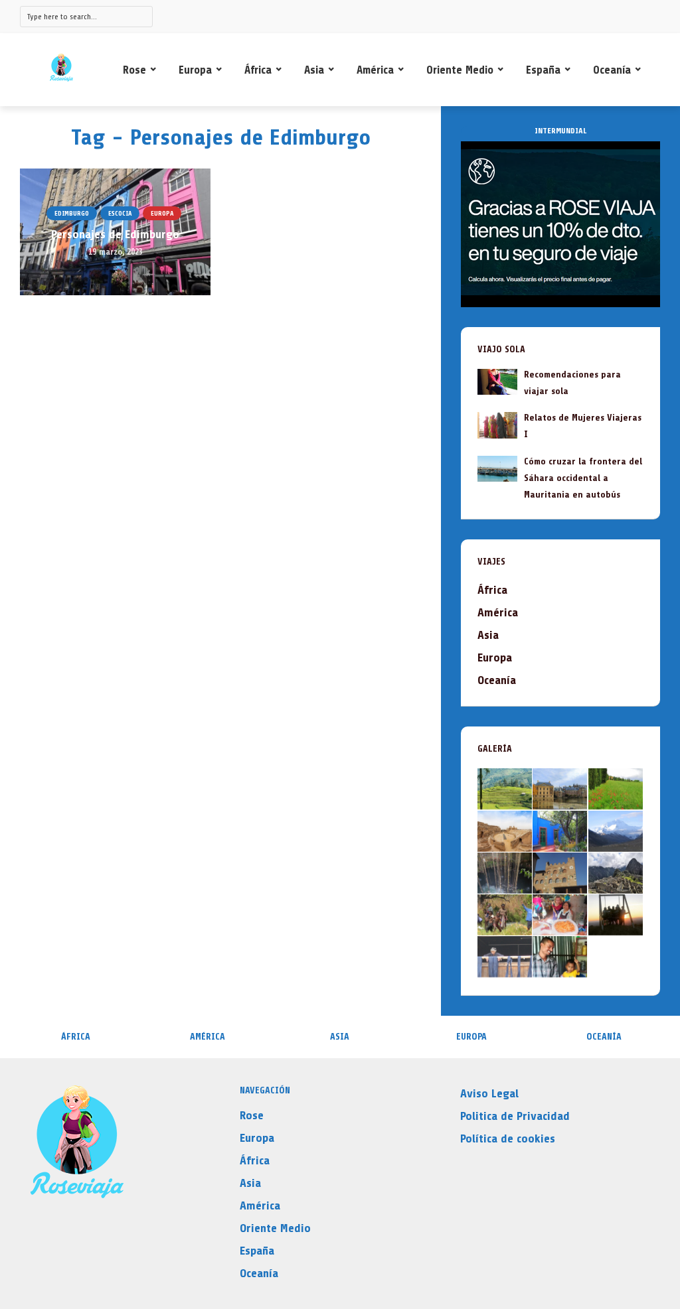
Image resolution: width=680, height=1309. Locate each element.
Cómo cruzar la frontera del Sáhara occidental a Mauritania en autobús (583, 478)
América (375, 70)
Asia (314, 70)
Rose (134, 70)
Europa (195, 70)
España (543, 70)
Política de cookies (507, 1138)
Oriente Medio (459, 70)
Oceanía (612, 70)
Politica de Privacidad (515, 1116)
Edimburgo (71, 213)
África (258, 70)
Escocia (119, 213)
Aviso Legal (489, 1093)
